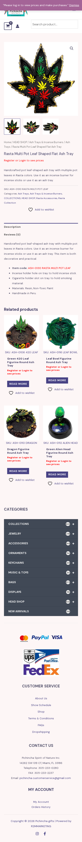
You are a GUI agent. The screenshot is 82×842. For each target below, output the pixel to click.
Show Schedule (41, 705)
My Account (41, 802)
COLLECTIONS (12, 198)
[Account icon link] (17, 26)
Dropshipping (41, 732)
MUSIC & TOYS (41, 572)
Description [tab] (12, 227)
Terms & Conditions (41, 718)
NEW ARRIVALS (39, 611)
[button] (71, 48)
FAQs (41, 725)
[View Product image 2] (31, 127)
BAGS (41, 582)
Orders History (41, 807)
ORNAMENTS (41, 553)
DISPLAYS (41, 591)
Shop (41, 711)
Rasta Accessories (46, 198)
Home (7, 142)
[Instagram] (37, 833)
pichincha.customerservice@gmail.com (45, 778)
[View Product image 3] (51, 127)
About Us (41, 698)
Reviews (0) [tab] (12, 234)
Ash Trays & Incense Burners (46, 142)
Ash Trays (23, 193)
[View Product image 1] (12, 127)
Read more (18, 384)
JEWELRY (41, 533)
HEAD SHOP (20, 142)
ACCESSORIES (41, 543)
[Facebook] (45, 833)
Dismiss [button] (74, 5)
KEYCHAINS (41, 562)
